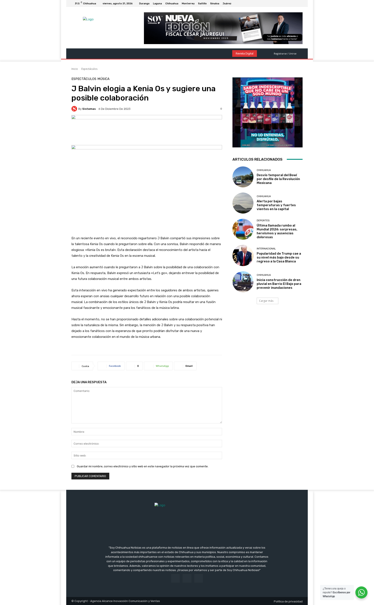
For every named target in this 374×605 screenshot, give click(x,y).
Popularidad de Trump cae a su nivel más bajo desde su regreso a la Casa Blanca (279, 257)
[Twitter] (300, 3)
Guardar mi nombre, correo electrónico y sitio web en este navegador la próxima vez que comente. (142, 466)
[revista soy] (146, 130)
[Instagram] (294, 3)
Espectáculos (89, 69)
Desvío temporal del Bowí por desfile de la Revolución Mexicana (278, 179)
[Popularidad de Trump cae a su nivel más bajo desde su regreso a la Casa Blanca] (242, 255)
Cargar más (266, 301)
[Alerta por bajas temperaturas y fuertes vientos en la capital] (242, 203)
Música (103, 79)
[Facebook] (289, 3)
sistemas (89, 108)
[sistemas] (74, 109)
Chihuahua (264, 170)
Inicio (74, 69)
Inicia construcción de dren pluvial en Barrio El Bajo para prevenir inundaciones (279, 284)
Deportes (263, 220)
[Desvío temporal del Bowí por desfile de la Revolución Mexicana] (242, 176)
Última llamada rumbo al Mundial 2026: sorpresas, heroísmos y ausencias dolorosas (277, 231)
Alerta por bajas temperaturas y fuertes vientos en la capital (276, 205)
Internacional (266, 248)
